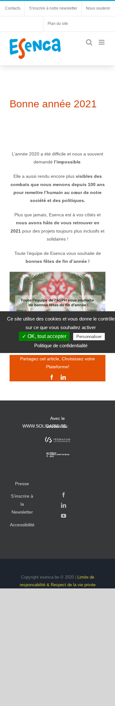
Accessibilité (22, 524)
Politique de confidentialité (61, 345)
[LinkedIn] (63, 505)
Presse (22, 483)
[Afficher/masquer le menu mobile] (102, 42)
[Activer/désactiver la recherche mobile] (89, 42)
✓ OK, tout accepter (44, 336)
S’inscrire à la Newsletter (22, 504)
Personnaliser (89, 336)
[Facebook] (63, 494)
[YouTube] (63, 515)
